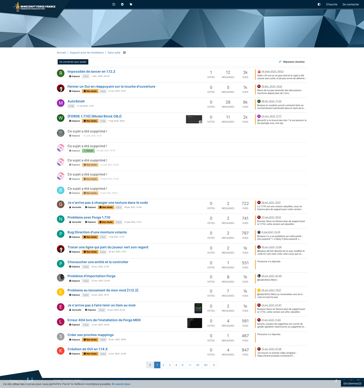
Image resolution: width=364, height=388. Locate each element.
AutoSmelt (76, 101)
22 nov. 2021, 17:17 (271, 116)
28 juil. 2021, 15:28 (132, 207)
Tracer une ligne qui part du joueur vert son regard (107, 247)
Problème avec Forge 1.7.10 (88, 217)
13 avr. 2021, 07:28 (271, 348)
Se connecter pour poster (73, 61)
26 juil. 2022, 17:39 (271, 101)
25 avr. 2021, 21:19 (100, 266)
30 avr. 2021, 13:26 (271, 247)
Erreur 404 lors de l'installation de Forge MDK (104, 320)
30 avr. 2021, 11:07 (117, 251)
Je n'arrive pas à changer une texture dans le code (107, 203)
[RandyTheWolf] (259, 71)
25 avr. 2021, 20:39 (271, 275)
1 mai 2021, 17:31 (116, 237)
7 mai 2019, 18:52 (116, 121)
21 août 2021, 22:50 (109, 165)
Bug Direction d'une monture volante (97, 232)
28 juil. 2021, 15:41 (271, 202)
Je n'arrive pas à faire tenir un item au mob (101, 305)
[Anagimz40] (60, 133)
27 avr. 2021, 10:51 (117, 91)
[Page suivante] (214, 365)
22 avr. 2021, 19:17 (100, 295)
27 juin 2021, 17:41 (132, 222)
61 (197, 365)
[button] (319, 4)
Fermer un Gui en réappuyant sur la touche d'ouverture (111, 86)
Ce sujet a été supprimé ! (87, 131)
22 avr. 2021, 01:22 (116, 310)
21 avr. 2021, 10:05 (100, 324)
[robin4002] (259, 86)
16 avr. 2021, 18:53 (117, 339)
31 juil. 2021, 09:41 (109, 193)
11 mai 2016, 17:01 (85, 106)
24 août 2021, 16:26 (105, 150)
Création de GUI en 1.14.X (87, 349)
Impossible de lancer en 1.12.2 (91, 71)
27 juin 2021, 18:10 (271, 217)
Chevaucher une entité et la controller (97, 262)
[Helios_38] (60, 88)
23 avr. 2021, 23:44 (101, 280)
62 (205, 365)
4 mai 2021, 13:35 (270, 232)
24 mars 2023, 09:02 (272, 71)
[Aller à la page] (190, 365)
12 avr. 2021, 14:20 (117, 354)
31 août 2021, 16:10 (92, 136)
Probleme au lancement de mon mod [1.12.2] (102, 290)
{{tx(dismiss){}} (352, 383)
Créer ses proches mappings (90, 335)
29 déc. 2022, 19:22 (271, 86)
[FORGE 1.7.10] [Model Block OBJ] (94, 116)
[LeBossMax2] (259, 231)
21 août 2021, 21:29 (109, 179)
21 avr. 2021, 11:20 (271, 319)
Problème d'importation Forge (91, 276)
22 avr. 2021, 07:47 (271, 305)
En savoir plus (121, 384)
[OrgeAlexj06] (60, 278)
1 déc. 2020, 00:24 (101, 76)
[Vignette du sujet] (198, 308)
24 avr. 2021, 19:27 (271, 290)
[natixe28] (60, 148)
